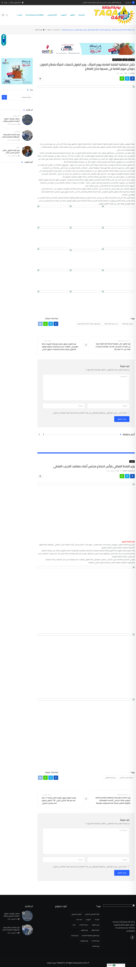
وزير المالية (95, 946)
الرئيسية (82, 15)
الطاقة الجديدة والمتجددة (35, 15)
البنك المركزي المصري (92, 914)
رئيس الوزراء (95, 924)
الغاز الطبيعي (52, 15)
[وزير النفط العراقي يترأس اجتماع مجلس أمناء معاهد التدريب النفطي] (27, 151)
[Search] (7, 15)
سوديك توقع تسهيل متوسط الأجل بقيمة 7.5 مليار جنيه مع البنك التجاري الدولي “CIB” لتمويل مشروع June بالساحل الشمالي (59, 800)
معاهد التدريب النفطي (126, 777)
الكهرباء (64, 15)
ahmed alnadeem (129, 471)
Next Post (47, 341)
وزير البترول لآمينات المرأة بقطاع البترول (88, 323)
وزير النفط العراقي (110, 777)
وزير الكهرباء (84, 940)
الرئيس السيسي (76, 914)
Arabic (110, 965)
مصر (74, 924)
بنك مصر (79, 919)
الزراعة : (96, 919)
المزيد (20, 15)
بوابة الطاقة (51, 963)
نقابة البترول (95, 930)
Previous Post (123, 341)
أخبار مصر (17, 131)
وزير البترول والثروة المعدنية (90, 935)
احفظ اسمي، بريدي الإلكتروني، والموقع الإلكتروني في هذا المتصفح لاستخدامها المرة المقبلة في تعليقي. (89, 412)
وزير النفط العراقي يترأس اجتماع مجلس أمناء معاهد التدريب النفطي (102, 2)
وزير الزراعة (74, 935)
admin (132, 73)
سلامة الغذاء (83, 924)
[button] (43, 434)
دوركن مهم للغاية (127, 323)
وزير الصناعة (95, 940)
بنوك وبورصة (16, 116)
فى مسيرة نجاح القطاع (111, 323)
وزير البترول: (84, 930)
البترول (72, 15)
